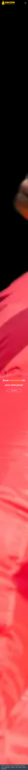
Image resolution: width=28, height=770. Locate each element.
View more (14, 390)
